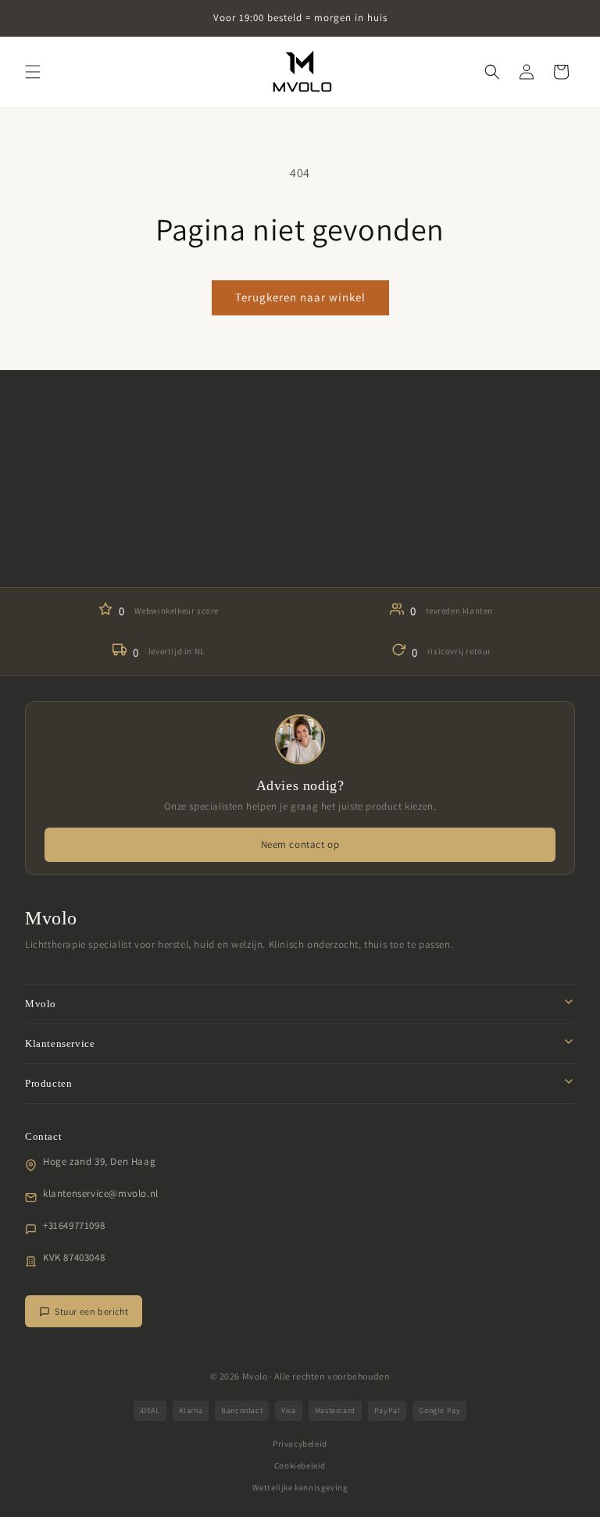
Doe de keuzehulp (300, 539)
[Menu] (33, 72)
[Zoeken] (492, 72)
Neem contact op (300, 844)
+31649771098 (74, 1225)
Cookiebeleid (300, 1465)
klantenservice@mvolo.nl (101, 1193)
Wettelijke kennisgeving (300, 1487)
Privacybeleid (300, 1443)
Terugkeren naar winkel (300, 297)
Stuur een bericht (91, 1311)
